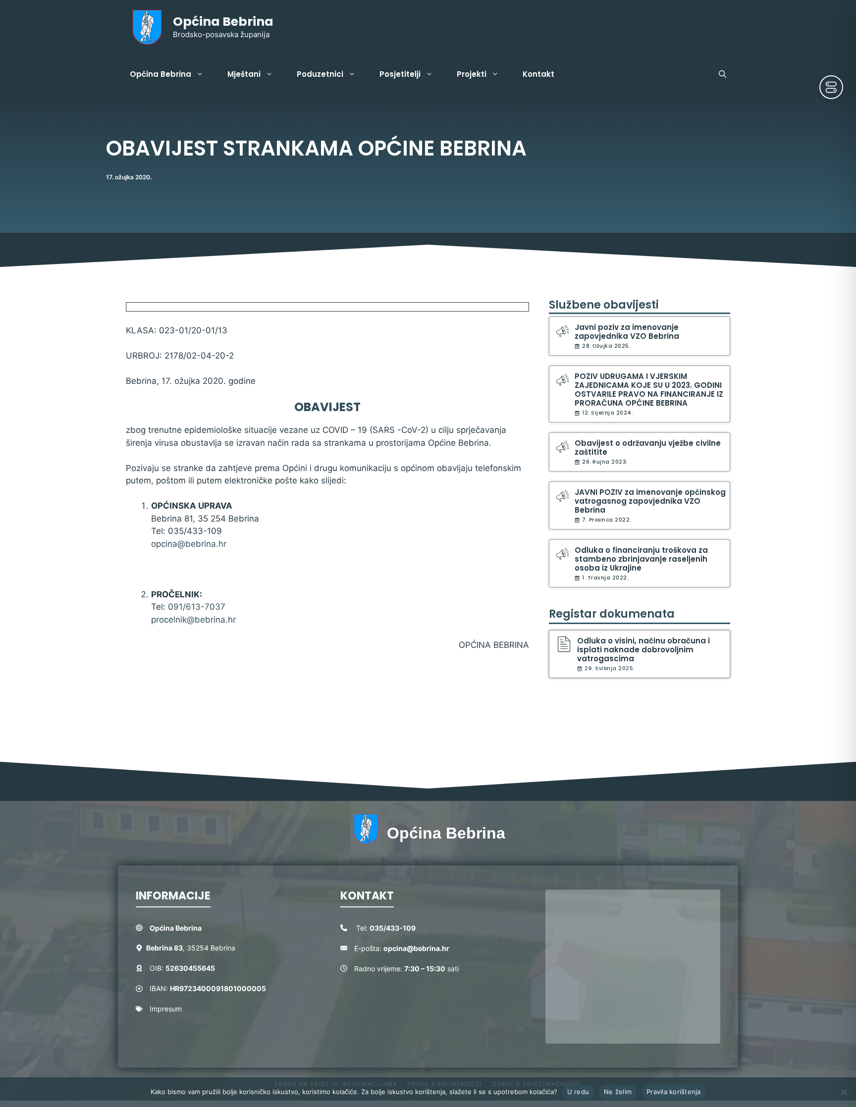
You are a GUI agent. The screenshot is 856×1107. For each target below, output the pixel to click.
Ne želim (618, 1092)
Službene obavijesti (604, 305)
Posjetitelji (400, 74)
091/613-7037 (196, 607)
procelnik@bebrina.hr (193, 620)
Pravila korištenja (673, 1092)
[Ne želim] (844, 1092)
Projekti (471, 74)
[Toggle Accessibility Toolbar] (831, 87)
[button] (722, 74)
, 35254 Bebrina (190, 948)
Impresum (166, 1008)
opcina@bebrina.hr (188, 544)
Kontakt (538, 74)
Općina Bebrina (223, 21)
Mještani (244, 74)
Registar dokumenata (612, 614)
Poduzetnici (320, 74)
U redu (578, 1092)
